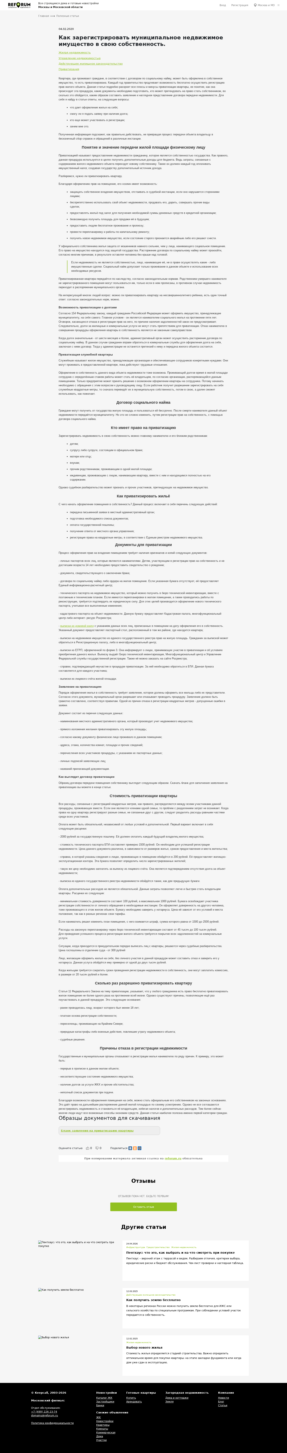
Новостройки (104, 1421)
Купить (131, 1397)
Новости (223, 1397)
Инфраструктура (135, 1247)
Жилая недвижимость (75, 52)
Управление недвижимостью (80, 58)
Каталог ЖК (104, 1397)
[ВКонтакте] (130, 1148)
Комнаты (102, 1428)
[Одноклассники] (135, 1148)
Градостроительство (158, 1247)
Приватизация (69, 69)
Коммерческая (105, 1432)
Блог (221, 1401)
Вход (223, 5)
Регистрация (239, 5)
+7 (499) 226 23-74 (44, 1411)
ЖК (98, 1417)
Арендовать (134, 1401)
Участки (101, 1440)
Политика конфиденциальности (52, 1423)
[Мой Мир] (139, 1148)
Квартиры (102, 1425)
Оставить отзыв (143, 1206)
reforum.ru (173, 1158)
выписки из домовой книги (77, 625)
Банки (100, 1405)
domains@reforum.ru (44, 1415)
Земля (169, 1401)
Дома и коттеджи (176, 1397)
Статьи (222, 1405)
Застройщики (105, 1401)
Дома (99, 1436)
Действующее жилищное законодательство (91, 63)
